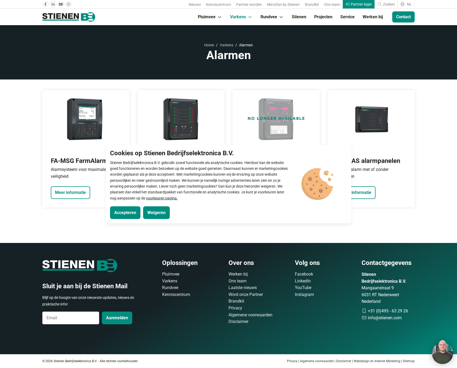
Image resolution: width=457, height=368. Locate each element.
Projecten (323, 16)
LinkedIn (303, 280)
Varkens (238, 16)
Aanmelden (117, 317)
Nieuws (195, 4)
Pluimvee (207, 16)
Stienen (299, 16)
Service (347, 16)
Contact (403, 16)
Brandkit (312, 4)
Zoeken (388, 4)
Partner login (361, 4)
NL (409, 4)
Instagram (304, 294)
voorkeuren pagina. (162, 198)
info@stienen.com (384, 317)
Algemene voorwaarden (250, 314)
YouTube (303, 287)
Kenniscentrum (218, 4)
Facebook (304, 274)
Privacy (235, 308)
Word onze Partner (246, 294)
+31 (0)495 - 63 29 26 (387, 310)
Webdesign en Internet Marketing (377, 361)
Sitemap (409, 361)
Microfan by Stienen (283, 4)
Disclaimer (238, 321)
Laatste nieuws (243, 287)
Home (209, 45)
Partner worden (249, 4)
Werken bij (373, 16)
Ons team (332, 4)
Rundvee (269, 16)
